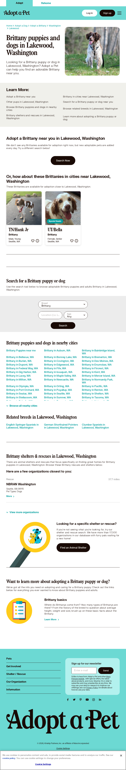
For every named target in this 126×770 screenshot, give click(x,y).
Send (105, 670)
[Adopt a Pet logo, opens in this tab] (63, 724)
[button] (33, 241)
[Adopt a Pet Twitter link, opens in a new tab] (75, 699)
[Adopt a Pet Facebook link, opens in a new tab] (68, 699)
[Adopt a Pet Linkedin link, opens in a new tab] (100, 699)
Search (63, 325)
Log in (89, 13)
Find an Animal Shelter (73, 547)
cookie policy (8, 758)
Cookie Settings (63, 748)
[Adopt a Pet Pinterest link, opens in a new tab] (81, 699)
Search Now (63, 160)
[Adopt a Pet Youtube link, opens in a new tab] (88, 699)
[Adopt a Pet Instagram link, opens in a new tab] (94, 699)
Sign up (107, 13)
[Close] (121, 755)
